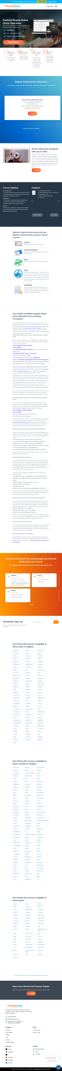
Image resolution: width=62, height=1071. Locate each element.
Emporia (27, 650)
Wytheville (40, 739)
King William (28, 826)
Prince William (40, 798)
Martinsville (28, 714)
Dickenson (15, 859)
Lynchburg (27, 703)
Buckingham (16, 812)
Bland (14, 798)
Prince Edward (40, 792)
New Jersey (28, 936)
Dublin (14, 737)
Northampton (28, 879)
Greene (26, 792)
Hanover (27, 803)
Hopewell (27, 689)
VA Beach (39, 856)
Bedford (15, 669)
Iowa (14, 947)
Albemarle (15, 770)
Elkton (14, 742)
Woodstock (40, 737)
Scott (38, 826)
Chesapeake (16, 703)
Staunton (40, 689)
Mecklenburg (28, 856)
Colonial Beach (16, 720)
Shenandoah (41, 678)
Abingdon (15, 650)
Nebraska (27, 926)
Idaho (14, 939)
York (38, 879)
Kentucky (15, 954)
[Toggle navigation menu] (56, 6)
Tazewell (40, 700)
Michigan (27, 912)
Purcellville (40, 656)
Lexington (27, 697)
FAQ (7, 1037)
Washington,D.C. (42, 944)
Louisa (26, 840)
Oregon (39, 906)
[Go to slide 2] (30, 604)
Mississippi (28, 918)
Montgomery (28, 862)
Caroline (15, 820)
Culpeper (15, 731)
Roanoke (40, 667)
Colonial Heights (17, 723)
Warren (38, 859)
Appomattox (16, 784)
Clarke (14, 840)
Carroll (14, 823)
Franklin (27, 661)
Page (38, 775)
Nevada (27, 929)
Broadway (15, 692)
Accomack (15, 767)
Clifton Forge (16, 714)
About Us (8, 1030)
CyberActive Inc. (38, 1069)
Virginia (39, 939)
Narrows (27, 717)
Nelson (26, 868)
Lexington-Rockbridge (30, 834)
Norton (27, 728)
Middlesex (27, 859)
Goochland (27, 787)
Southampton (40, 834)
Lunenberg (27, 842)
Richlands (40, 661)
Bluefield (15, 683)
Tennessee (40, 923)
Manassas (27, 706)
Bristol (14, 689)
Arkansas (15, 912)
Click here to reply (52, 1060)
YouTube (10, 1057)
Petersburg (28, 737)
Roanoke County (41, 817)
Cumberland (16, 854)
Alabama (15, 904)
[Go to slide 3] (31, 604)
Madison (27, 848)
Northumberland (41, 767)
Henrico (27, 806)
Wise (39, 734)
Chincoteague (16, 709)
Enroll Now (13, 42)
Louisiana (15, 957)
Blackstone (15, 681)
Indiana (15, 944)
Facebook (10, 1060)
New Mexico (28, 939)
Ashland (15, 667)
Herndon (27, 683)
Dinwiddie (15, 862)
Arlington (15, 787)
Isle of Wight (28, 817)
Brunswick (15, 806)
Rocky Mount (41, 669)
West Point (40, 723)
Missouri (27, 920)
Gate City (27, 672)
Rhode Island (41, 915)
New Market (28, 720)
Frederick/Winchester (30, 773)
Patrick (38, 778)
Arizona (15, 909)
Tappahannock (41, 697)
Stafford (39, 840)
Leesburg (27, 695)
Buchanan (15, 809)
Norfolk (27, 725)
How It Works (9, 1032)
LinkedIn (10, 1063)
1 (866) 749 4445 (52, 1)
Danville (15, 734)
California (15, 915)
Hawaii (14, 936)
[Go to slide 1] (28, 604)
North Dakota (28, 947)
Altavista (15, 656)
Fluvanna (27, 767)
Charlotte (15, 828)
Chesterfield (16, 837)
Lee (26, 831)
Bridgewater (16, 686)
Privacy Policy (36, 1030)
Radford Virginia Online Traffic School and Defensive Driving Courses (31, 975)
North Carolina (28, 944)
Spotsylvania (40, 837)
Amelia (14, 778)
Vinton (39, 709)
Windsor (40, 731)
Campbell (15, 817)
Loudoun (27, 837)
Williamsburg (41, 725)
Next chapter (54, 214)
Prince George (40, 795)
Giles (26, 781)
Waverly (40, 717)
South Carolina (41, 918)
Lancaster (27, 828)
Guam (14, 933)
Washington (39, 862)
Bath (14, 792)
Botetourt (15, 801)
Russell (38, 823)
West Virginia (41, 947)
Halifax (26, 798)
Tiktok (9, 1049)
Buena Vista (16, 695)
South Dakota (41, 920)
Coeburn (15, 717)
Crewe (14, 728)
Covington (15, 725)
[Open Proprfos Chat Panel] (58, 1067)
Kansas (15, 950)
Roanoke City (40, 815)
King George (28, 823)
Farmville (27, 658)
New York (27, 941)
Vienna (39, 706)
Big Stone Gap (16, 675)
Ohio (26, 954)
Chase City (15, 700)
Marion (27, 711)
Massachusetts (29, 909)
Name (26, 865)
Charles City (16, 826)
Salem (39, 672)
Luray (26, 700)
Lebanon (27, 692)
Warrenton (40, 714)
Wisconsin (40, 950)
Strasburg (40, 692)
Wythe (38, 876)
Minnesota (27, 915)
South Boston (41, 683)
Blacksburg (16, 678)
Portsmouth (40, 650)
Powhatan (39, 789)
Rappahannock (40, 806)
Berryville (15, 672)
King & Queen (28, 820)
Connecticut (16, 920)
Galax (26, 669)
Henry (26, 809)
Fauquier (15, 876)
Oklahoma (40, 904)
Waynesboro (41, 720)
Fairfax (27, 653)
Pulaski (39, 653)
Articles (8, 1035)
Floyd (14, 879)
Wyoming (40, 954)
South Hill (40, 686)
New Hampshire (29, 933)
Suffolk (39, 695)
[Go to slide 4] (33, 604)
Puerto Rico (40, 912)
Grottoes (27, 675)
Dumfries (15, 739)
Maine (26, 904)
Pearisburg (28, 734)
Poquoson (27, 739)
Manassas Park (29, 709)
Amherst (15, 658)
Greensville (27, 795)
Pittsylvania (39, 784)
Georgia (15, 929)
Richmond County (41, 812)
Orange (27, 731)
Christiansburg (16, 711)
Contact (8, 1039)
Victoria (39, 703)
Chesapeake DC (17, 834)
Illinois (14, 941)
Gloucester (27, 784)
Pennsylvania (41, 909)
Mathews (27, 854)
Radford (40, 658)
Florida (15, 926)
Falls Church (28, 656)
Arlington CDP (16, 664)
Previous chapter (37, 214)
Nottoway (39, 770)
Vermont (40, 936)
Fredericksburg (29, 664)
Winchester (40, 728)
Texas (39, 926)
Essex (14, 868)
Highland (27, 812)
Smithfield (40, 681)
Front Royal (28, 667)
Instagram (10, 1052)
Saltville (39, 675)
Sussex (38, 851)
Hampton (27, 678)
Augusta (15, 789)
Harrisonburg (28, 681)
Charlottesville (16, 697)
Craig (14, 848)
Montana (27, 923)
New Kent (27, 870)
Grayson (27, 789)
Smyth (38, 831)
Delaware (15, 923)
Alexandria (15, 653)
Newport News (28, 723)
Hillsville (27, 686)
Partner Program (10, 1042)
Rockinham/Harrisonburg (43, 820)
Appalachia (16, 661)
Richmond (40, 664)
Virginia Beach (41, 711)
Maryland (27, 906)
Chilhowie (15, 706)
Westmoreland (40, 868)
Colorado (15, 918)
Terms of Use (36, 1032)
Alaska (14, 906)
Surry (38, 848)
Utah (39, 933)
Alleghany (15, 775)
